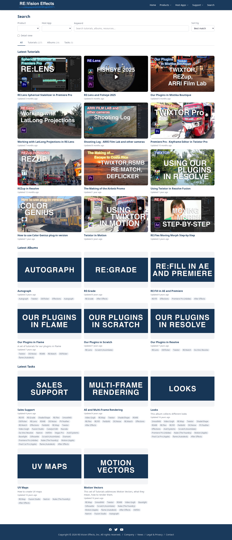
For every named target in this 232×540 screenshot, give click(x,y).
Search (210, 4)
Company (129, 534)
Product (22, 22)
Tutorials (35, 42)
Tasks (68, 42)
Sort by (195, 22)
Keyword (78, 23)
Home (153, 4)
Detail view (26, 35)
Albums (53, 42)
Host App (46, 22)
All (21, 42)
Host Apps (180, 4)
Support (196, 4)
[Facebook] (110, 529)
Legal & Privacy (155, 534)
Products (164, 4)
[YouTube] (121, 529)
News (140, 534)
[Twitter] (116, 529)
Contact (170, 534)
